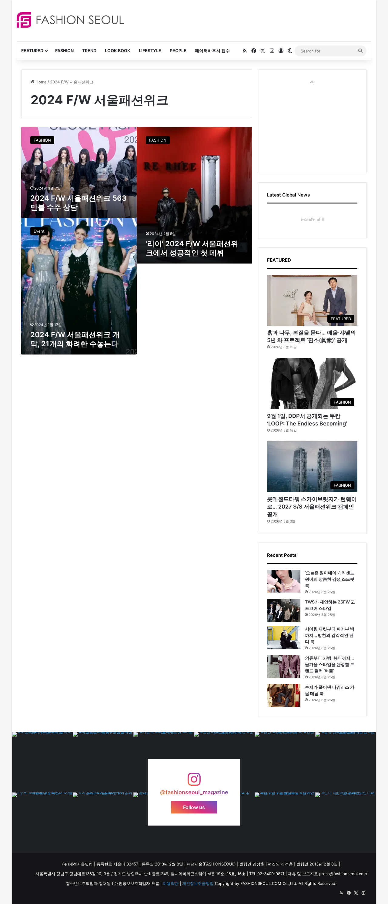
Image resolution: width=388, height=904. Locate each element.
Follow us (194, 807)
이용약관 (171, 883)
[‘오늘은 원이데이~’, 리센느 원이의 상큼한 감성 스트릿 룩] (283, 581)
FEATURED (32, 50)
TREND (89, 50)
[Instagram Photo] (42, 762)
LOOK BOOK (117, 50)
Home (40, 81)
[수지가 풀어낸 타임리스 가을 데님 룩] (283, 695)
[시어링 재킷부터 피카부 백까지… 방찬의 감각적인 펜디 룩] (283, 637)
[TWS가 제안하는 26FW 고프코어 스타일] (283, 610)
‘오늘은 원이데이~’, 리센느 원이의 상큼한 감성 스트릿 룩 (329, 579)
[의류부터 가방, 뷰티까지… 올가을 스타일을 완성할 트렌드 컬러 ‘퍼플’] (283, 666)
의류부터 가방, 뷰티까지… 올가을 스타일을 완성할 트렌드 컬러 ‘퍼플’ (329, 664)
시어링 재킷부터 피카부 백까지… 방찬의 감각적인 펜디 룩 (329, 635)
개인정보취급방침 (198, 883)
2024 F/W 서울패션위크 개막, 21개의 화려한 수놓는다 (75, 339)
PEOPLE (178, 50)
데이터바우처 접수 (212, 50)
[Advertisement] (248, 19)
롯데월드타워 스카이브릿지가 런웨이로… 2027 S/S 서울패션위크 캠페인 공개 (312, 506)
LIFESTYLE (150, 50)
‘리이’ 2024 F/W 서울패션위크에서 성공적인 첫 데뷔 (192, 248)
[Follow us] (194, 782)
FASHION (64, 50)
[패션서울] (70, 20)
